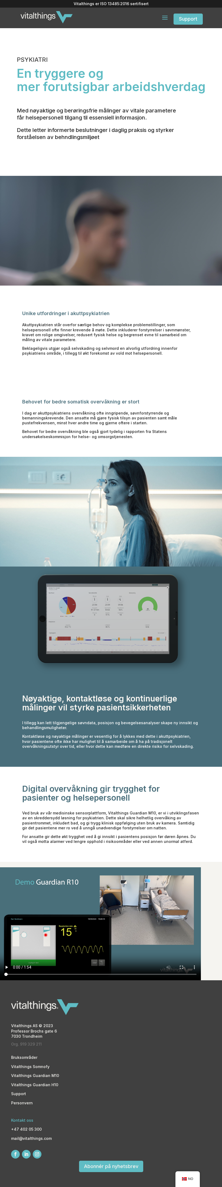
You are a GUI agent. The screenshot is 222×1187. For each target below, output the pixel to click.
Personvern (22, 1103)
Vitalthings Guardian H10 (34, 1084)
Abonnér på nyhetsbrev (111, 1166)
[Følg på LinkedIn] (26, 1154)
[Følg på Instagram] (37, 1154)
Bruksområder (24, 1057)
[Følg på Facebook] (15, 1154)
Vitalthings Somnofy (30, 1066)
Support (188, 19)
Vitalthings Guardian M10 (35, 1075)
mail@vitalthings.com (31, 1138)
